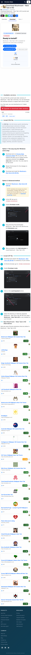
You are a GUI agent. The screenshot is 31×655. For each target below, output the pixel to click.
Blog (2, 637)
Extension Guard (4, 617)
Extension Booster (5, 619)
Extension (12, 9)
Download (12, 19)
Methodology (4, 635)
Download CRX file (10, 46)
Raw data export (5, 626)
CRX (3, 116)
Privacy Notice (4, 644)
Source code (12, 116)
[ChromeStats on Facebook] (5, 647)
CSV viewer (19, 622)
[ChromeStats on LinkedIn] (2, 647)
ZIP (6, 116)
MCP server (3, 624)
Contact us (3, 640)
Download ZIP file (10, 49)
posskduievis (5, 9)
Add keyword (19, 626)
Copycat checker (20, 617)
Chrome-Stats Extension (6, 615)
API (1, 622)
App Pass (3, 613)
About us (3, 633)
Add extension (19, 624)
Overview (4, 19)
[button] (2, 2)
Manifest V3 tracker (21, 619)
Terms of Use (4, 642)
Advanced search (20, 615)
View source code (23, 49)
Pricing (18, 613)
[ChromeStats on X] (8, 647)
